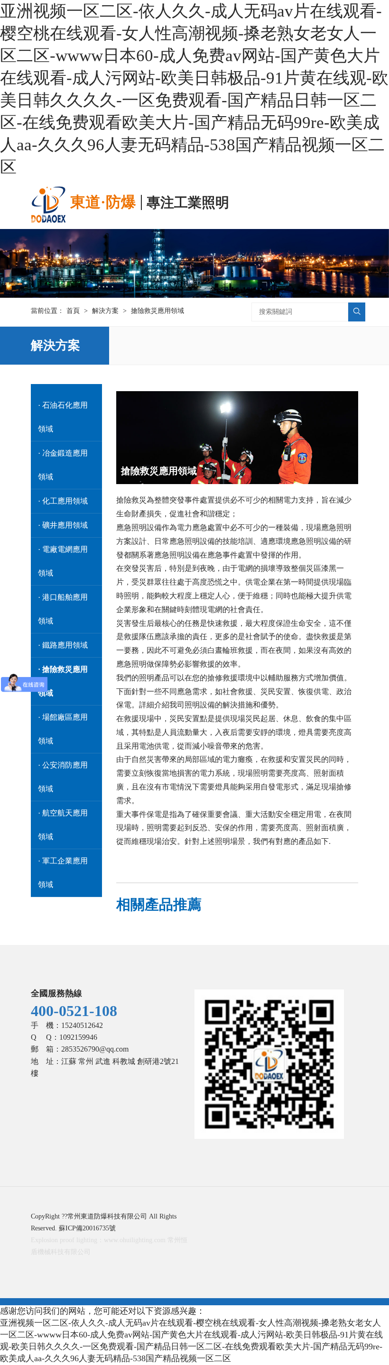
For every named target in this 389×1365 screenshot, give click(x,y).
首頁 (73, 310)
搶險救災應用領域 (157, 310)
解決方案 (105, 310)
